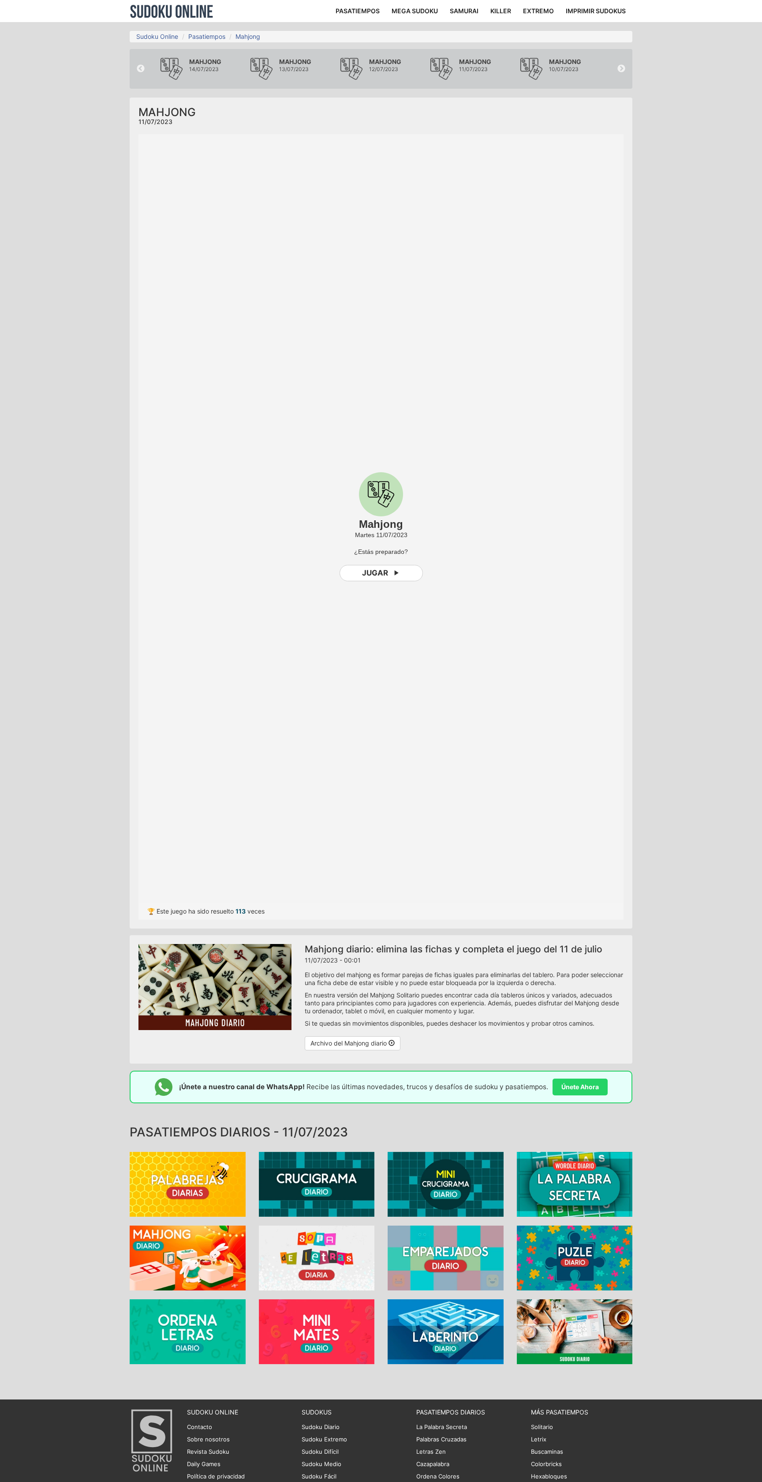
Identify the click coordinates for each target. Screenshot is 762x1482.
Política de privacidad (216, 1476)
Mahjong (247, 36)
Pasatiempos (206, 36)
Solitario (542, 1426)
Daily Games (203, 1463)
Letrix (538, 1439)
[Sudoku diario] (575, 1331)
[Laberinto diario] (446, 1331)
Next (621, 68)
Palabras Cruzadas (441, 1439)
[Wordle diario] (575, 1184)
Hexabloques (549, 1476)
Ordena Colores (437, 1476)
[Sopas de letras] (317, 1257)
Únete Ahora (580, 1087)
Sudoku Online (171, 11)
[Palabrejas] (188, 1184)
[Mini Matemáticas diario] (317, 1331)
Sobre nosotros (208, 1439)
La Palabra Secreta (441, 1426)
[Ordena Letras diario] (188, 1331)
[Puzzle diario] (575, 1257)
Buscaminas (547, 1451)
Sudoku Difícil (320, 1451)
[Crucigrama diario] (317, 1184)
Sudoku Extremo (324, 1439)
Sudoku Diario (321, 1426)
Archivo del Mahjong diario (349, 1043)
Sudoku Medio (321, 1463)
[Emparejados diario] (446, 1257)
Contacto (199, 1426)
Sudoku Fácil (319, 1476)
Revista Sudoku (208, 1451)
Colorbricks (546, 1463)
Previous (140, 68)
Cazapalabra (432, 1463)
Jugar (375, 572)
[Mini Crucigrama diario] (446, 1184)
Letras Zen (431, 1451)
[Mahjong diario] (188, 1257)
